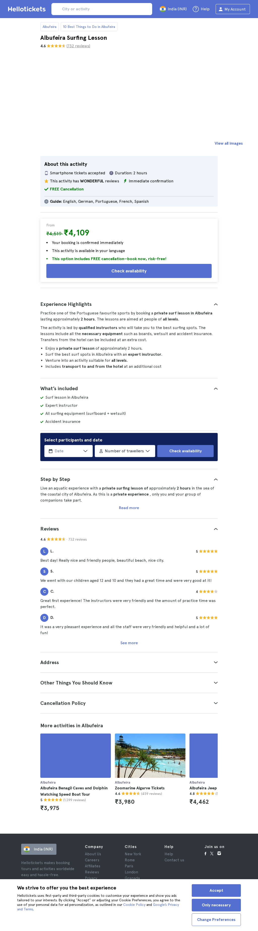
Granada (132, 878)
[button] (129, 304)
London (131, 872)
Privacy (91, 878)
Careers (92, 860)
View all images (229, 143)
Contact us (174, 860)
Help (169, 854)
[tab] (129, 304)
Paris (129, 866)
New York (133, 854)
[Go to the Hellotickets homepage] (27, 9)
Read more (129, 507)
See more (129, 642)
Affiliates (92, 866)
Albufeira (49, 27)
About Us (93, 854)
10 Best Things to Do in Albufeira (89, 27)
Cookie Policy (134, 905)
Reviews (92, 872)
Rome (130, 860)
